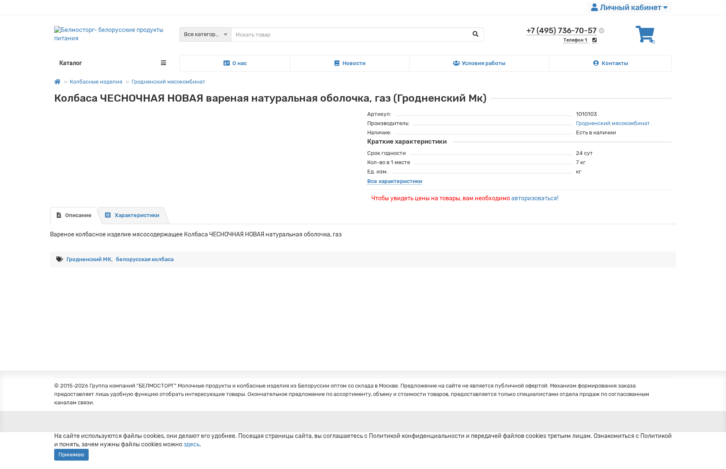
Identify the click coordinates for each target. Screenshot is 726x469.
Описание (78, 215)
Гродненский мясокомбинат (168, 82)
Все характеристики (394, 181)
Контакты (615, 63)
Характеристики (137, 215)
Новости (354, 63)
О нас (239, 63)
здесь (192, 444)
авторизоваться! (534, 198)
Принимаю (71, 455)
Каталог (70, 63)
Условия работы (483, 63)
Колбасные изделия (96, 82)
